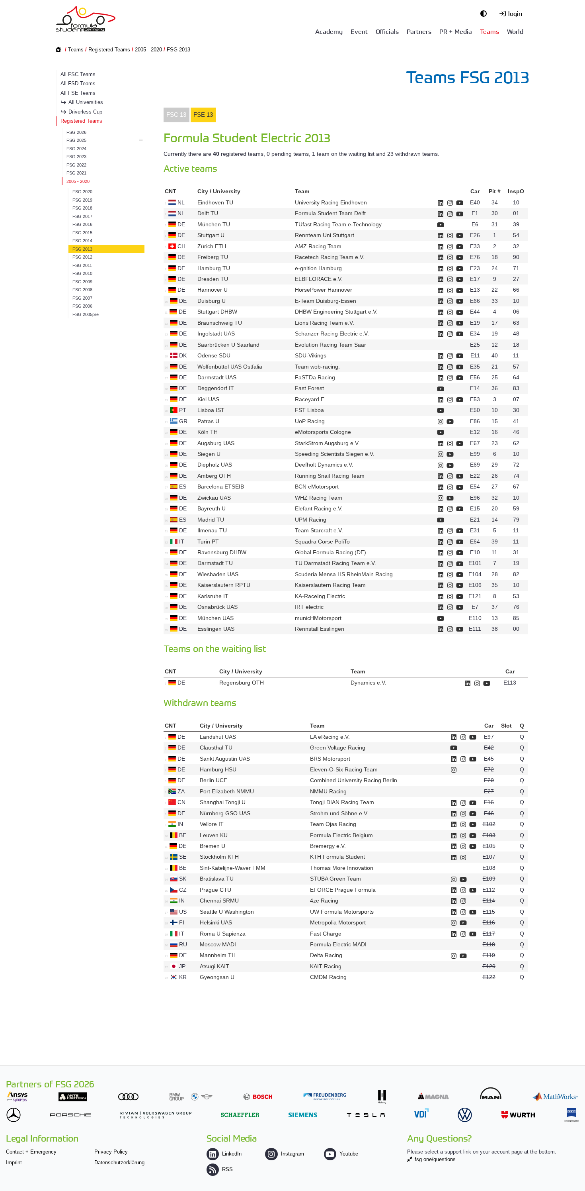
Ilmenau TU (212, 530)
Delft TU (207, 213)
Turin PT (208, 541)
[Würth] (518, 1115)
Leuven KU (214, 835)
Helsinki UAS (216, 922)
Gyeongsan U (217, 977)
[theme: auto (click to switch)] (485, 13)
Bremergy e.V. (328, 846)
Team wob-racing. (317, 366)
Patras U (208, 421)
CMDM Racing (328, 977)
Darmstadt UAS (216, 377)
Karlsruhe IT (212, 596)
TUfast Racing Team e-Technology (338, 224)
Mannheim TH (218, 955)
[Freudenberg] (324, 1097)
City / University (218, 191)
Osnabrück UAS (217, 607)
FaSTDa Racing (315, 377)
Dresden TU (212, 279)
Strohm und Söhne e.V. (339, 813)
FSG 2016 (82, 224)
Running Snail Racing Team (330, 476)
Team (302, 191)
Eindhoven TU (215, 202)
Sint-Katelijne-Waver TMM (232, 868)
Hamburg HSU (218, 769)
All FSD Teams (78, 83)
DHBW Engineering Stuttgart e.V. (336, 311)
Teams (489, 31)
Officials (387, 31)
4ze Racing (324, 900)
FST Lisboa (309, 410)
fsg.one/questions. (436, 1159)
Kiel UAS (208, 399)
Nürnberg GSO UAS (225, 813)
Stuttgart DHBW (217, 311)
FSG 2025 (76, 140)
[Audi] (128, 1097)
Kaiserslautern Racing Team (330, 585)
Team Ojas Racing (333, 824)
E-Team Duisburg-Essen (325, 301)
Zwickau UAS (214, 497)
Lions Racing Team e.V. (324, 323)
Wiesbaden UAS (217, 574)
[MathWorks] (555, 1097)
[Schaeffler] (240, 1115)
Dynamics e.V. (368, 682)
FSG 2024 (76, 148)
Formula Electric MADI (338, 944)
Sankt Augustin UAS (225, 758)
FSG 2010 (82, 273)
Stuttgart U (210, 235)
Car (475, 191)
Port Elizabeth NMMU (227, 791)
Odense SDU (213, 355)
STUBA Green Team (335, 878)
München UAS (215, 618)
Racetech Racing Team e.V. (330, 257)
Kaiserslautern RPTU (223, 585)
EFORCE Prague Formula (343, 890)
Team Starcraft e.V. (319, 530)
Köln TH (207, 432)
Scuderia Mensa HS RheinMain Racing (344, 574)
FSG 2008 (82, 289)
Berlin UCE (213, 780)
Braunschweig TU (219, 323)
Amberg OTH (214, 476)
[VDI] (421, 1113)
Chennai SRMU (219, 900)
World (515, 31)
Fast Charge (325, 933)
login (515, 13)
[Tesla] (366, 1115)
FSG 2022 (76, 165)
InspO (516, 191)
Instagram (292, 1154)
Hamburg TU (213, 268)
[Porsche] (70, 1115)
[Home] (85, 18)
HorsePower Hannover (323, 289)
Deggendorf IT (215, 388)
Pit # (495, 191)
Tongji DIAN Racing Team (342, 802)
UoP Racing (310, 421)
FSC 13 (176, 114)
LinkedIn (232, 1154)
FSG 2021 (76, 173)
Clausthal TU (216, 747)
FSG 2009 (82, 281)
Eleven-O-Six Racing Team (344, 769)
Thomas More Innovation (341, 868)
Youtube (348, 1154)
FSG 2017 (82, 216)
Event (359, 31)
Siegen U (208, 454)
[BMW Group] (191, 1097)
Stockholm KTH (219, 857)
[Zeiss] (571, 1115)
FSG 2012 (82, 257)
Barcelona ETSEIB (220, 486)
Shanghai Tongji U (223, 802)
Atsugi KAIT (214, 966)
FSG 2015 (82, 232)
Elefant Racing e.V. (319, 508)
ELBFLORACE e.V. (319, 279)
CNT (170, 191)
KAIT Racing (325, 966)
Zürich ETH (211, 246)
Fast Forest (309, 388)
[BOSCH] (258, 1097)
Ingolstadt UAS (216, 333)
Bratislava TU (217, 878)
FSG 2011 (82, 265)
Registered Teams (109, 50)
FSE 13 (203, 114)
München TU (213, 224)
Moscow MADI (218, 944)
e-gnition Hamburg (318, 268)
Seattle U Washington (227, 911)
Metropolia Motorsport (338, 922)
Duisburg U (211, 301)
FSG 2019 (82, 200)
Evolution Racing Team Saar (330, 344)
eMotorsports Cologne (323, 432)
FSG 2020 (82, 191)
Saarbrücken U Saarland (228, 344)
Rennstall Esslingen (319, 629)
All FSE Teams (78, 93)
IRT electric (309, 607)
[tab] (176, 115)
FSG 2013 (178, 50)
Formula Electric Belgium (341, 835)
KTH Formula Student (337, 857)
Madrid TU (210, 519)
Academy (329, 31)
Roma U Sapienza (223, 933)
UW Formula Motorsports (342, 911)
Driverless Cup (85, 112)
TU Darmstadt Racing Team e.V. (335, 563)
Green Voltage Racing (337, 747)
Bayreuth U (211, 508)
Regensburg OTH (241, 682)
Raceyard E (309, 399)
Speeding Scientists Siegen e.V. (334, 454)
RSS (227, 1169)
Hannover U (212, 289)
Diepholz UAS (214, 464)
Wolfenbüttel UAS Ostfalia (229, 366)
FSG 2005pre (85, 314)
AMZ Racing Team (318, 246)
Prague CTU (215, 890)
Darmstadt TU (215, 563)
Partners (419, 31)
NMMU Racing (328, 791)
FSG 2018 (82, 208)
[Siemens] (303, 1115)
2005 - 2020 (148, 50)
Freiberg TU (212, 257)
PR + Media (455, 31)
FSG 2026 (76, 132)
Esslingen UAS (215, 629)
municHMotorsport (318, 618)
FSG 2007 (82, 298)
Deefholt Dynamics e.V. (324, 464)
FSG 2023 (76, 156)
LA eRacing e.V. (330, 737)
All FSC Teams (78, 74)
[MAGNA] (433, 1096)
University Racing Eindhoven (331, 202)
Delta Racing (326, 955)
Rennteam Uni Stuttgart (324, 235)
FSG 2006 (82, 306)
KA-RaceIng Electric (320, 596)
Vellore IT (212, 824)
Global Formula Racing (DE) (330, 552)
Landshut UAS (218, 737)
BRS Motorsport (331, 758)
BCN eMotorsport (317, 486)
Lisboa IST (210, 410)
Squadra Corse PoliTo (322, 541)
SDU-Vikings (310, 355)
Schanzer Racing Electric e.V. (332, 333)
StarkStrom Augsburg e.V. (327, 443)
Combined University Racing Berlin (353, 780)
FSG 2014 (82, 240)
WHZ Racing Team (318, 497)
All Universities (85, 102)
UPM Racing (310, 519)
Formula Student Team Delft (330, 213)
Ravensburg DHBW (221, 552)
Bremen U (212, 846)
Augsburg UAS (215, 443)
